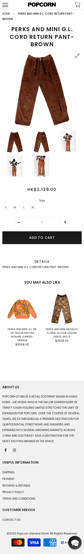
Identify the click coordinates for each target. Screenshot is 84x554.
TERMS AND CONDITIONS (18, 499)
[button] (19, 222)
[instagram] (14, 449)
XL (33, 207)
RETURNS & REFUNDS (16, 486)
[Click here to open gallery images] (78, 56)
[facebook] (5, 449)
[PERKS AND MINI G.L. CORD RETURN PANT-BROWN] (15, 142)
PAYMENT (8, 479)
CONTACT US (11, 520)
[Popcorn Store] (42, 4)
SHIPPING (8, 472)
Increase (65, 222)
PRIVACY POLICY (13, 492)
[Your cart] (77, 5)
